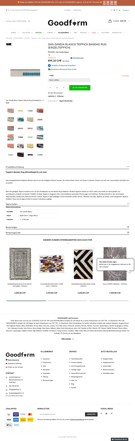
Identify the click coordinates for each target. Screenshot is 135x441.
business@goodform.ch (16, 393)
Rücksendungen (48, 380)
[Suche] (29, 21)
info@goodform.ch (15, 389)
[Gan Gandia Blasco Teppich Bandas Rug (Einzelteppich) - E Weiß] (25, 73)
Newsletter (46, 370)
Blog (72, 384)
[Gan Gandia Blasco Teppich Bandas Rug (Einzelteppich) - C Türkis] (40, 154)
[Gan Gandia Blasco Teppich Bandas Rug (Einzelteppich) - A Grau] (20, 128)
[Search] (18, 21)
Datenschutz (47, 362)
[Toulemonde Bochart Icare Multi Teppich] (51, 264)
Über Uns (74, 380)
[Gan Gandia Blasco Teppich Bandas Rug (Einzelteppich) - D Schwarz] (30, 154)
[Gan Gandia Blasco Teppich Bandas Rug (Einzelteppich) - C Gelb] (30, 137)
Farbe (51, 75)
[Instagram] (108, 414)
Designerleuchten (108, 362)
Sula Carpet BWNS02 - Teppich (115, 284)
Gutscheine (46, 373)
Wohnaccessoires (108, 370)
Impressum (46, 359)
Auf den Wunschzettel (55, 93)
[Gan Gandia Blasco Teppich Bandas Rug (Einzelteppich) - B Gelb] (20, 110)
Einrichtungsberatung (78, 366)
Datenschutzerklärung (77, 419)
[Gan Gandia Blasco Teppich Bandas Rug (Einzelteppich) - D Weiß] (10, 154)
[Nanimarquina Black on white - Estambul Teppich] (20, 264)
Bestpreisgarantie (32, 10)
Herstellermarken (108, 373)
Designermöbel (108, 359)
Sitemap (45, 377)
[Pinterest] (114, 414)
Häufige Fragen (76, 370)
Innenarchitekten (76, 362)
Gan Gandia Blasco (26, 211)
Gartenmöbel (107, 366)
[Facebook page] (103, 414)
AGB (44, 366)
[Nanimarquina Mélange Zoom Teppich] (83, 264)
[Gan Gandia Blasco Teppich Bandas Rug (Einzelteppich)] (10, 110)
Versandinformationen (78, 373)
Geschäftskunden (76, 359)
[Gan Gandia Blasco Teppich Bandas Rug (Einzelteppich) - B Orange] (40, 119)
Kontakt (73, 387)
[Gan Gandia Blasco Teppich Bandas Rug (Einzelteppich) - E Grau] (20, 137)
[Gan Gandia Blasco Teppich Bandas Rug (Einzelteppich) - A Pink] (30, 128)
